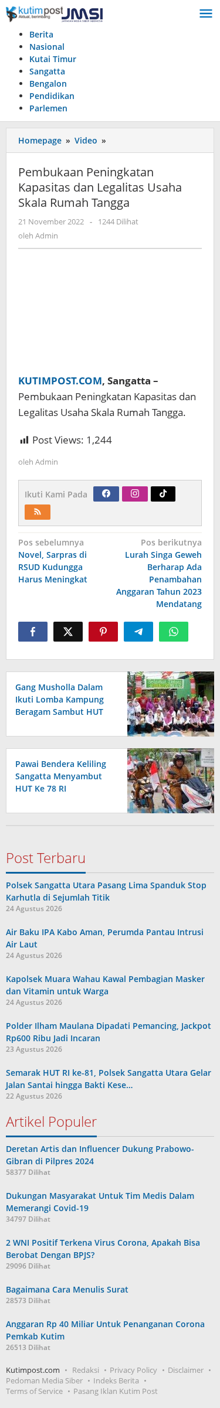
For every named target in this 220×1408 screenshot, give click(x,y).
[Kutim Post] (54, 13)
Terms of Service (34, 1391)
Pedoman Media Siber (44, 1380)
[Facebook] (106, 494)
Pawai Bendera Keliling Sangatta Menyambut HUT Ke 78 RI (60, 776)
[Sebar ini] (33, 632)
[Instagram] (135, 494)
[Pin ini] (103, 632)
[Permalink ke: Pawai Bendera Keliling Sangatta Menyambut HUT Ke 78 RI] (167, 779)
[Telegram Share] (138, 632)
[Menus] (206, 14)
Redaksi (85, 1370)
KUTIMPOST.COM (60, 380)
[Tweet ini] (68, 632)
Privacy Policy (133, 1370)
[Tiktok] (163, 494)
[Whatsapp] (173, 632)
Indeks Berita (116, 1380)
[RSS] (37, 512)
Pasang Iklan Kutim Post (115, 1391)
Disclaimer (186, 1370)
